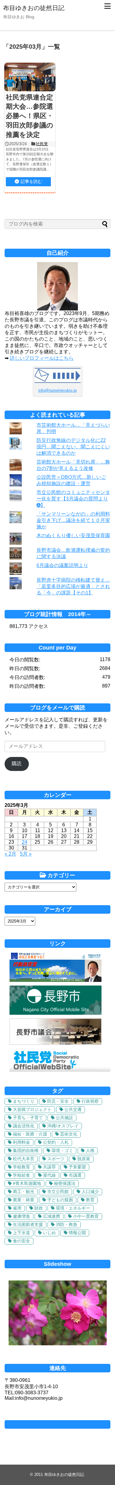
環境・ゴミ (62, 1150)
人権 (90, 1150)
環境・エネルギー (73, 1208)
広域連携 (51, 1216)
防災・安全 (58, 1101)
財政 (38, 1208)
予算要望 (77, 1167)
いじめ (49, 1232)
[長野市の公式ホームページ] (56, 1013)
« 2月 (10, 853)
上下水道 (21, 1232)
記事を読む (31, 181)
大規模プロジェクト (32, 1109)
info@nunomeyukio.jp (57, 390)
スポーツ (55, 1158)
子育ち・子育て (28, 1117)
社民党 (42, 144)
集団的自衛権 (26, 1150)
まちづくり (23, 1101)
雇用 (17, 1208)
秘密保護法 (64, 1183)
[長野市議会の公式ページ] (56, 1043)
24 (24, 842)
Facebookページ (57, 1424)
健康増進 (21, 1216)
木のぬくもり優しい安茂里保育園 (73, 535)
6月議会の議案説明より (62, 565)
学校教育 (21, 1167)
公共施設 (64, 1117)
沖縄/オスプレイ (63, 1125)
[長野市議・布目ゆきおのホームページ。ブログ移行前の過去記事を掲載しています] (56, 980)
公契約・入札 (56, 1142)
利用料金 (21, 1142)
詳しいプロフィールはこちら (42, 358)
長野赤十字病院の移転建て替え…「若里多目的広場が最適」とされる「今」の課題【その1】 (73, 586)
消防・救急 (66, 1224)
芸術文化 (68, 1134)
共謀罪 (49, 1167)
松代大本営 (23, 1158)
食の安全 (21, 1240)
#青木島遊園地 (27, 1183)
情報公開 (77, 1232)
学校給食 (21, 1175)
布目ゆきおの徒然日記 (33, 8)
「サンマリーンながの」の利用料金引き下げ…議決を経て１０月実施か (73, 520)
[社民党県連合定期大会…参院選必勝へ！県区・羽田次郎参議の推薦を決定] (30, 77)
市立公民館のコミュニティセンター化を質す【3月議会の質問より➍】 (73, 499)
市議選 (75, 1175)
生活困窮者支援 (28, 1224)
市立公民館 (58, 1191)
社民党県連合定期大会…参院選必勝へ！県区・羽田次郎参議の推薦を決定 (29, 115)
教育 (90, 1199)
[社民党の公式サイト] (60, 1070)
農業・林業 (23, 1199)
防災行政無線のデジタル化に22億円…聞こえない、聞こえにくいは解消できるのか (73, 447)
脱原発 (83, 1158)
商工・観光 (23, 1191)
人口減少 (90, 1191)
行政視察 (90, 1101)
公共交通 (73, 1109)
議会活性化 (23, 1125)
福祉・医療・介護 (30, 1134)
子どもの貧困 (60, 1199)
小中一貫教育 (86, 1216)
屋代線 (49, 1175)
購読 (16, 763)
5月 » (26, 853)
